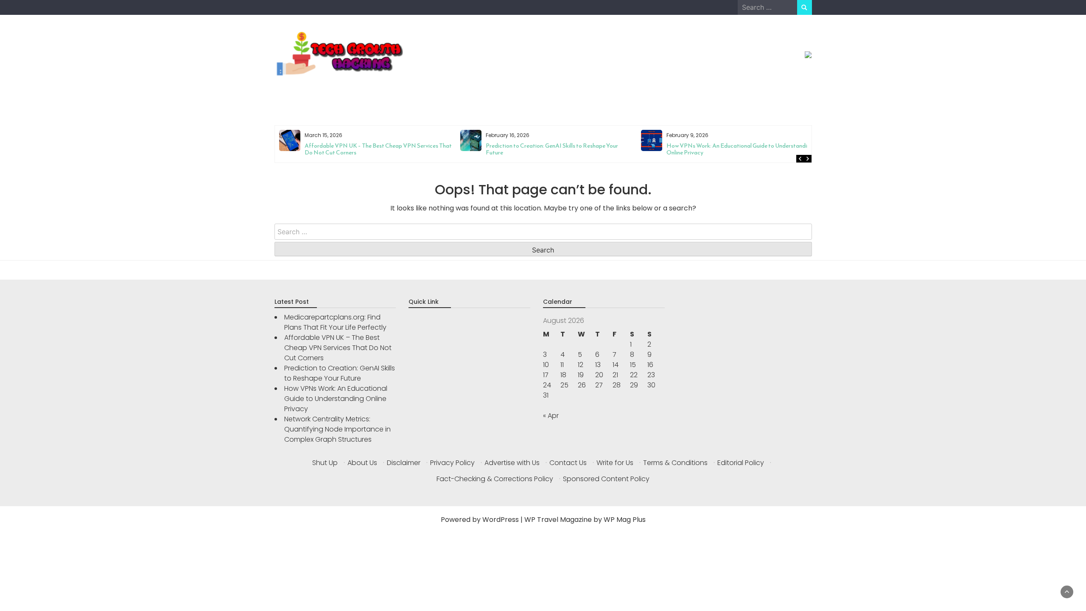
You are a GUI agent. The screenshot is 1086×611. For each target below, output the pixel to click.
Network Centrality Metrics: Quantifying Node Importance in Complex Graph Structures (719, 149)
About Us (362, 463)
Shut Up (325, 463)
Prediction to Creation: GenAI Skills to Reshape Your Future (371, 149)
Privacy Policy (452, 463)
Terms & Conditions (675, 463)
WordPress (500, 519)
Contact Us (568, 463)
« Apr (551, 415)
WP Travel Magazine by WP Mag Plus (585, 519)
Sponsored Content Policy (606, 479)
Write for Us (614, 463)
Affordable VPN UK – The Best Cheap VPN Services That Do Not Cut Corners (338, 348)
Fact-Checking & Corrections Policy (495, 479)
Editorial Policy (740, 463)
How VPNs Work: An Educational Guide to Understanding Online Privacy (558, 149)
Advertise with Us (512, 463)
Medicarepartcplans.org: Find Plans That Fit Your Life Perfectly (335, 322)
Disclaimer (403, 463)
